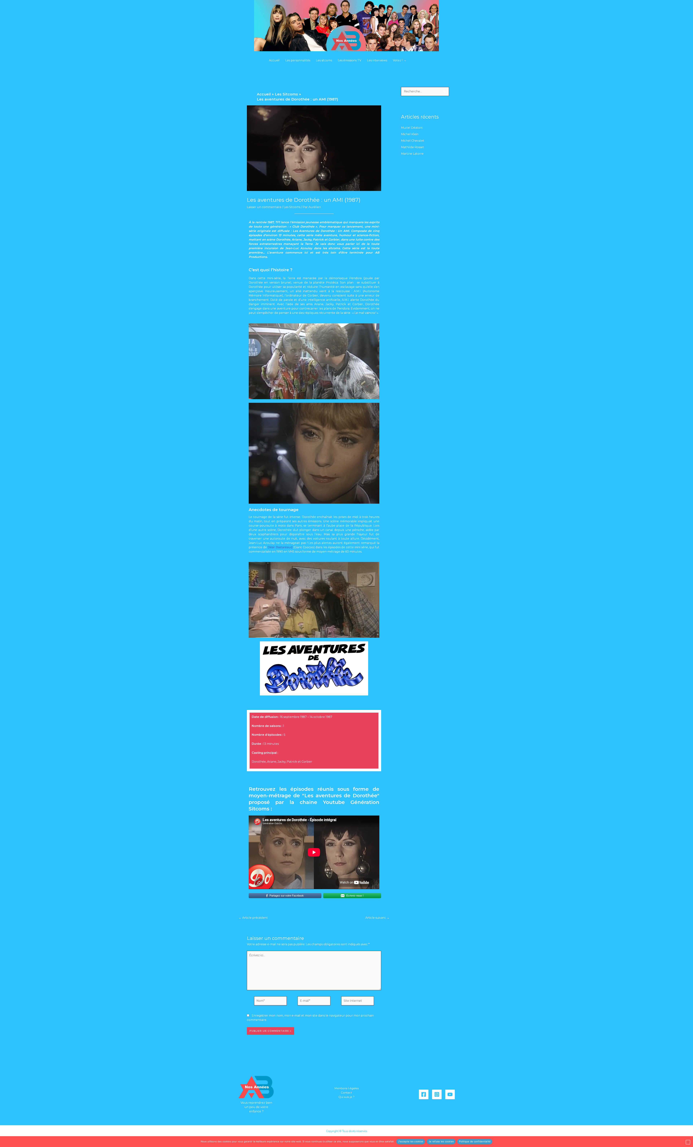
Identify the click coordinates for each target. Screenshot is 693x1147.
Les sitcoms (324, 60)
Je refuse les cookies (441, 1141)
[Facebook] (423, 1094)
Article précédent (253, 917)
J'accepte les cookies (410, 1141)
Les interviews (377, 60)
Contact (346, 1092)
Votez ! (397, 60)
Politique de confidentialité (475, 1141)
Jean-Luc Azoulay (298, 248)
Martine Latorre (412, 153)
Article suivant (377, 917)
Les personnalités (297, 60)
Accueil (274, 60)
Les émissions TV (349, 60)
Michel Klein (410, 134)
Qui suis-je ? (346, 1097)
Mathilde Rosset (412, 147)
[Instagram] (437, 1094)
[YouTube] (450, 1094)
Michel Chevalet (412, 140)
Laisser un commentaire (264, 207)
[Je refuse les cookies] (688, 1142)
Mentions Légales (346, 1088)
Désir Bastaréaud (280, 547)
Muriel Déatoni (411, 127)
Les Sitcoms (292, 207)
